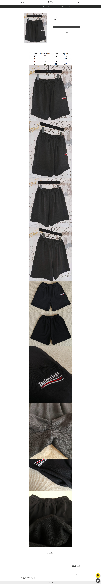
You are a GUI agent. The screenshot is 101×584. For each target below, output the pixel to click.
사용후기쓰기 (74, 565)
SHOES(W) (37, 6)
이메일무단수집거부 (34, 574)
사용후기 (54, 49)
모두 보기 (78, 565)
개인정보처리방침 (27, 574)
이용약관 (22, 574)
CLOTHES (56, 6)
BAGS (44, 6)
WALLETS (49, 6)
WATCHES (63, 6)
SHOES (31, 6)
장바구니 (66, 29)
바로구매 (66, 27)
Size (53, 20)
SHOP (22, 2)
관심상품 (66, 32)
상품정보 (47, 49)
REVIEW (69, 6)
